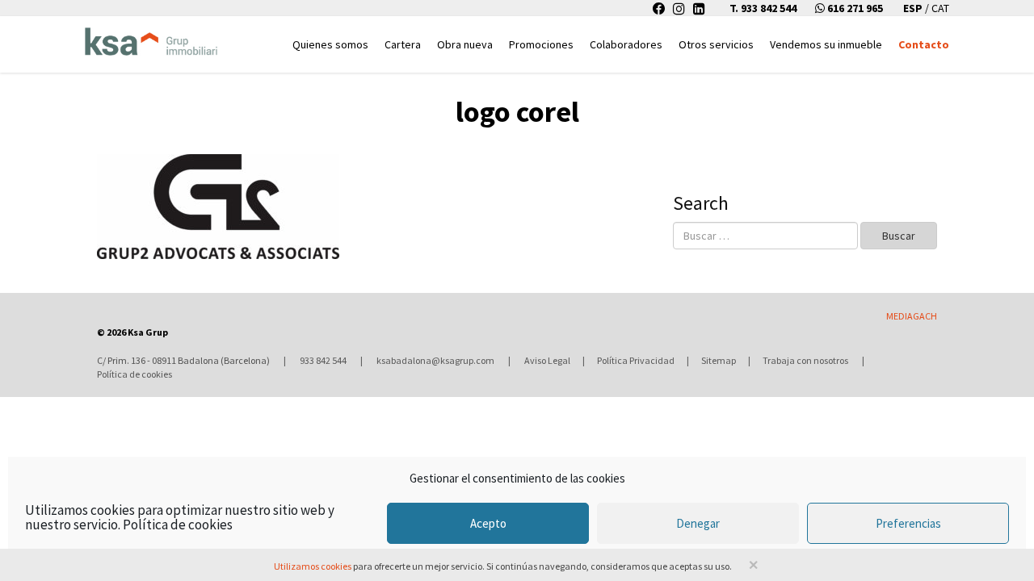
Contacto (923, 44)
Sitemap (718, 360)
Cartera (403, 44)
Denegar (698, 523)
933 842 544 (323, 360)
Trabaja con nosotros (805, 360)
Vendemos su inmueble (826, 44)
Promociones (541, 44)
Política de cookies (178, 524)
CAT (940, 8)
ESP (914, 8)
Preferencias (908, 523)
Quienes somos (330, 44)
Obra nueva (465, 44)
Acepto (488, 523)
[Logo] (151, 37)
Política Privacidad (636, 360)
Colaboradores (626, 44)
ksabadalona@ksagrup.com (435, 360)
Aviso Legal (547, 360)
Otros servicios (716, 44)
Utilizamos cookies (312, 566)
